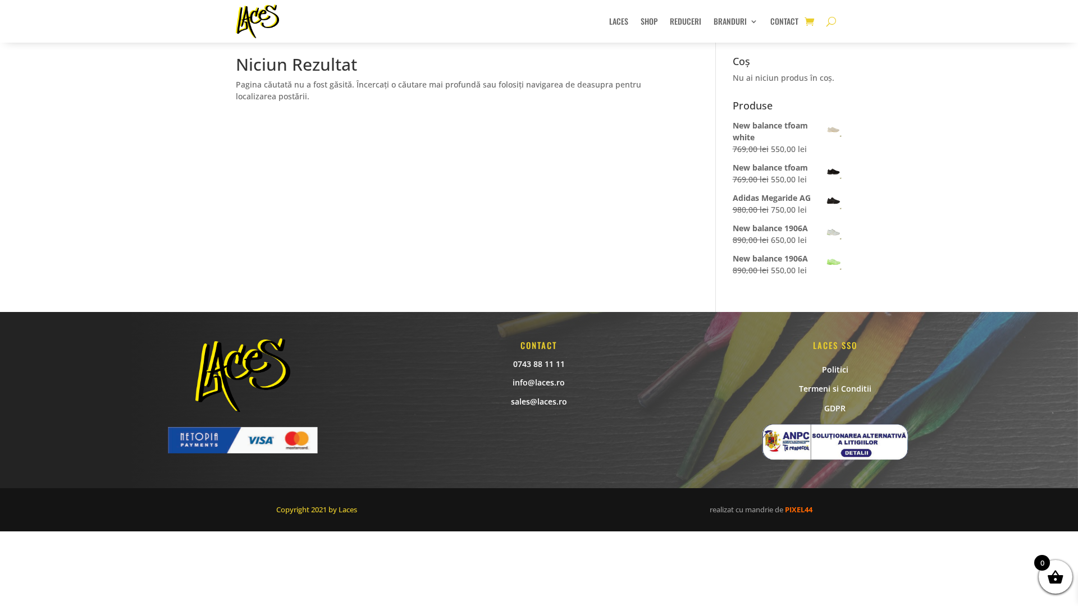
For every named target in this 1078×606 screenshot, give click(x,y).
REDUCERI (685, 21)
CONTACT (784, 21)
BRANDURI (730, 21)
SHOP (649, 21)
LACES (618, 21)
